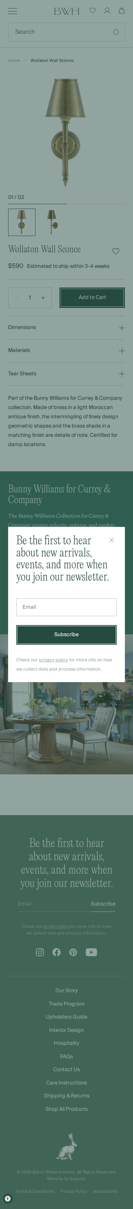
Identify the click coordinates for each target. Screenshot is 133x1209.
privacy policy (53, 660)
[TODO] (111, 540)
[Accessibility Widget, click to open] (8, 1198)
